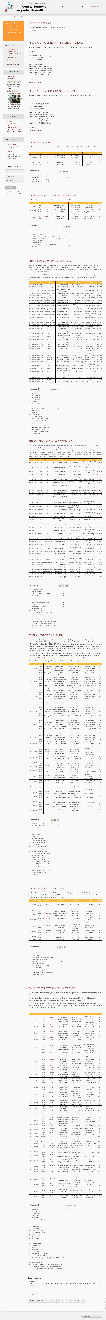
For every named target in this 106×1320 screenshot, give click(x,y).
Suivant (76, 1301)
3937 (100, 477)
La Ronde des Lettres (14, 91)
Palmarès (32, 1281)
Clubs (83, 6)
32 (30, 300)
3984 (100, 513)
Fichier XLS (32, 31)
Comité (75, 6)
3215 (100, 462)
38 (30, 284)
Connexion (10, 187)
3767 (100, 492)
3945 (100, 502)
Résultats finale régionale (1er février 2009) (56, 42)
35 (30, 293)
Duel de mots (11, 123)
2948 (100, 467)
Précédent (40, 1301)
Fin (83, 1301)
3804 (100, 516)
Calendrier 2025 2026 (12, 29)
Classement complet (35, 82)
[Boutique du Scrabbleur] (14, 81)
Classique (46, 216)
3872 (100, 479)
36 (30, 290)
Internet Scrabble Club (14, 127)
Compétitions (95, 6)
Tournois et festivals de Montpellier (52, 988)
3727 (100, 471)
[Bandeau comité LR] (25, 7)
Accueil (65, 6)
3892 (100, 506)
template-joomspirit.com (105, 1303)
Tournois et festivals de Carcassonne (53, 195)
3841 (100, 494)
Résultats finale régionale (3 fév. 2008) (53, 91)
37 (30, 287)
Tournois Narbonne (41, 142)
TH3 (47, 155)
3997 (100, 490)
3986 (100, 487)
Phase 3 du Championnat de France (50, 261)
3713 (100, 527)
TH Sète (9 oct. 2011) (40, 23)
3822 (100, 498)
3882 (100, 482)
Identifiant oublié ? (13, 192)
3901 (100, 510)
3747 (100, 474)
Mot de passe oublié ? (14, 194)
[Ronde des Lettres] (14, 99)
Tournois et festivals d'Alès (46, 888)
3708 (100, 524)
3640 (100, 530)
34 (30, 295)
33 (30, 298)
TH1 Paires (52, 1195)
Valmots (9, 151)
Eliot (8, 125)
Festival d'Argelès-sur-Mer (46, 635)
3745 (100, 519)
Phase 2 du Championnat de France (50, 441)
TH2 (47, 205)
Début (32, 1301)
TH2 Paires (52, 1183)
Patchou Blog (11, 144)
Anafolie (9, 121)
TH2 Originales (47, 909)
